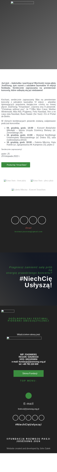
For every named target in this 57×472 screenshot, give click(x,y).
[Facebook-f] (15, 220)
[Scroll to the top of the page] (1, 454)
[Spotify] (35, 418)
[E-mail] (28, 396)
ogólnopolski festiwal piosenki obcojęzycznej (28, 320)
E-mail (28, 403)
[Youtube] (42, 220)
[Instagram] (24, 220)
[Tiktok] (33, 220)
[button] (28, 14)
